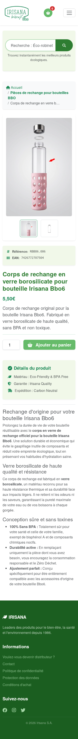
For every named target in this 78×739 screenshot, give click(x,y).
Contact (9, 663)
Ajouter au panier (52, 344)
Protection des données (21, 677)
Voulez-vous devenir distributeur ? (29, 656)
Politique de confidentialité (23, 670)
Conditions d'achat (17, 684)
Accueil (16, 87)
